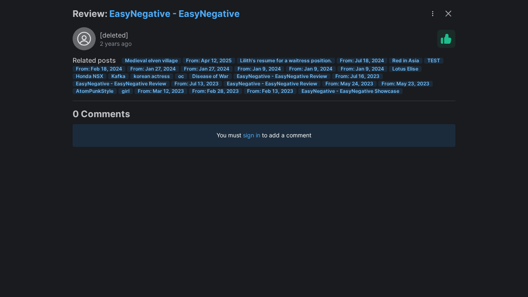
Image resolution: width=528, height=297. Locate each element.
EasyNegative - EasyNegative (174, 13)
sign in (251, 135)
